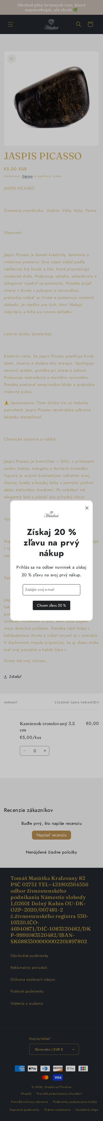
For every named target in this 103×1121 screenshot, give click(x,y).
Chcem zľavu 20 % (51, 605)
